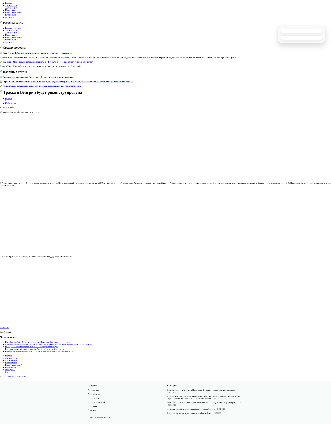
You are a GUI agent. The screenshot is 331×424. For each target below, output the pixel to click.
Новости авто (11, 10)
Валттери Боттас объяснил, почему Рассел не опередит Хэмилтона (34, 349)
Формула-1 (10, 17)
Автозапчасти (11, 5)
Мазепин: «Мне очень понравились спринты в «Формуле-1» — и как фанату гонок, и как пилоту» (48, 62)
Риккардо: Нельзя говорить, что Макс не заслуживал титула (31, 347)
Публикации (10, 15)
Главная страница (13, 28)
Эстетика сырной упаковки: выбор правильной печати (191, 409)
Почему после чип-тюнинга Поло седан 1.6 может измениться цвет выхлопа (38, 77)
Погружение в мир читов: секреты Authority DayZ (189, 413)
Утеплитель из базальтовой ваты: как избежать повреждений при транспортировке (42, 86)
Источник (4, 327)
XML (7, 372)
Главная (8, 3)
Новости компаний (13, 12)
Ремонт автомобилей (17, 376)
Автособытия (11, 8)
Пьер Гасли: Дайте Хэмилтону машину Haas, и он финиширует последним (37, 53)
